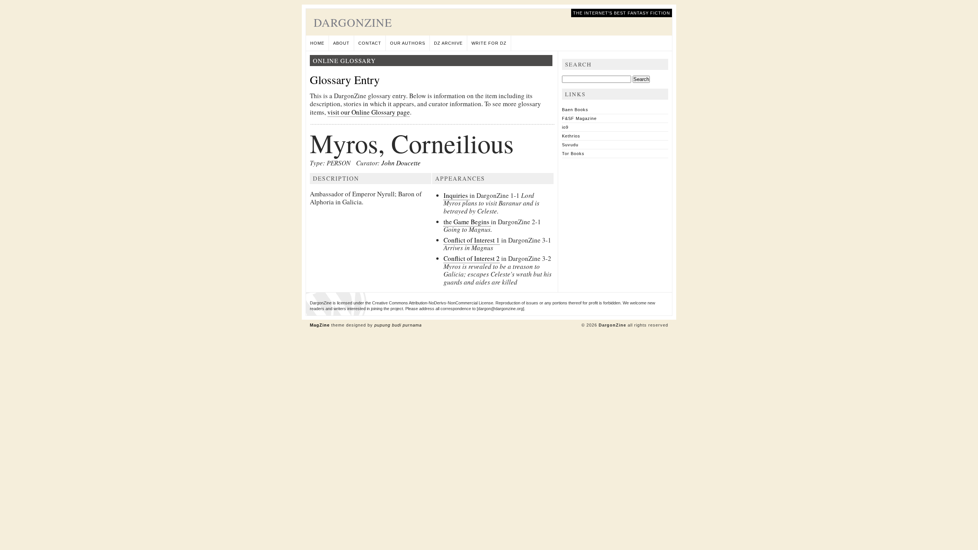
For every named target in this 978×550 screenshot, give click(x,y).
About (341, 43)
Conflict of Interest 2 (472, 258)
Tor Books (573, 153)
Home (317, 43)
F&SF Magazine (579, 118)
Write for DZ (489, 43)
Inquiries (457, 195)
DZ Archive (448, 43)
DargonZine (353, 22)
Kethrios (571, 136)
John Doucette (401, 163)
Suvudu (570, 144)
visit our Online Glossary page (368, 112)
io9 (565, 127)
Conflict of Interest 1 (472, 240)
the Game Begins (467, 221)
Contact (369, 43)
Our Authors (407, 43)
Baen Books (575, 109)
